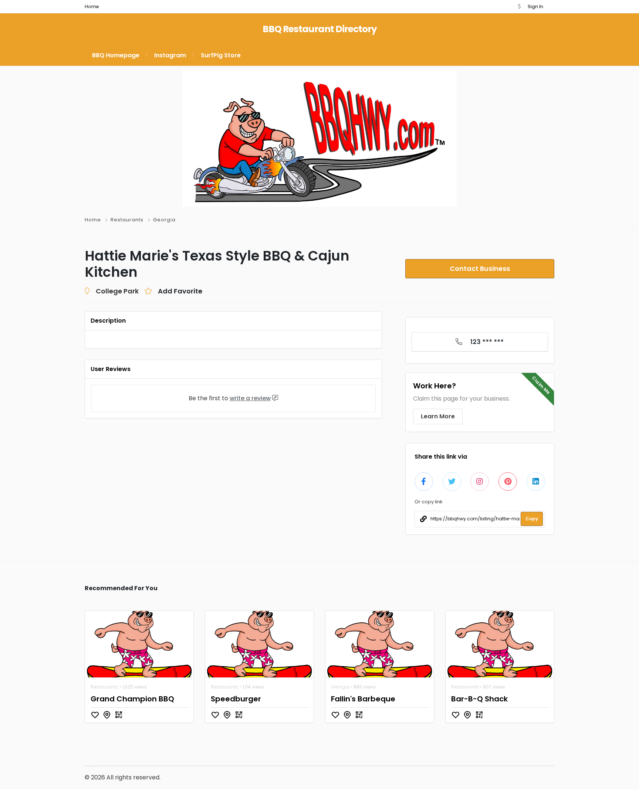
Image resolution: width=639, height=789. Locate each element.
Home (93, 220)
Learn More (438, 416)
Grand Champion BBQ (132, 699)
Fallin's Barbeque (363, 699)
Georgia (164, 220)
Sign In (535, 6)
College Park (117, 291)
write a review (250, 398)
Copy (531, 519)
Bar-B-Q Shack (479, 699)
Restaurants (127, 220)
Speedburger (236, 699)
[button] (519, 6)
